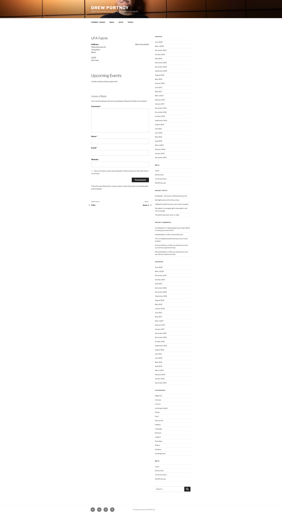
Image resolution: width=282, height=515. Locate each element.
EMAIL (111, 22)
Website (94, 159)
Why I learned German (175, 234)
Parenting (158, 441)
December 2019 (161, 50)
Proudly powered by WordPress (144, 509)
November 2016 (161, 112)
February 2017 (160, 100)
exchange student (161, 408)
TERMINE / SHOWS (98, 22)
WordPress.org (160, 183)
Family (157, 412)
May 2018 (158, 79)
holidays (158, 425)
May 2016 (158, 137)
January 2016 (160, 153)
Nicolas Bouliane (161, 252)
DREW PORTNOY (110, 7)
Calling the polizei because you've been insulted (171, 204)
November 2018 (161, 67)
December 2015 (161, 157)
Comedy (158, 400)
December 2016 (161, 108)
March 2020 (159, 46)
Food (156, 416)
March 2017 (159, 96)
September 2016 (161, 120)
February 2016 (160, 149)
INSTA (121, 22)
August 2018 (159, 75)
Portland (158, 449)
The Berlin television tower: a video (167, 215)
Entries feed (159, 175)
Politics (157, 445)
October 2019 (160, 54)
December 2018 (161, 63)
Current (157, 404)
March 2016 (159, 145)
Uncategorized (160, 453)
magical (158, 437)
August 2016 (159, 124)
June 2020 (159, 42)
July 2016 (158, 129)
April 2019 (158, 58)
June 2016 (158, 133)
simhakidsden (160, 228)
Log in (157, 170)
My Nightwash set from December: (167, 200)
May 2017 (158, 91)
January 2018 (160, 83)
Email (94, 148)
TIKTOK (130, 22)
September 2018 (161, 71)
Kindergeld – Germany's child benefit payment (171, 196)
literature (158, 433)
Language (158, 429)
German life (159, 420)
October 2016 (160, 116)
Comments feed (160, 179)
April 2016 (158, 141)
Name (94, 136)
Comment (96, 106)
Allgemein (158, 396)
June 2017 (158, 87)
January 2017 (159, 104)
